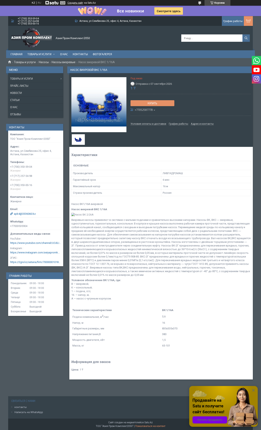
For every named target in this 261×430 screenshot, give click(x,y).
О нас (64, 54)
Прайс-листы (19, 85)
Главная (16, 54)
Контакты (80, 54)
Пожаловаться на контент (150, 426)
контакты (20, 407)
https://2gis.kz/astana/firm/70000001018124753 (35, 262)
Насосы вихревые (63, 62)
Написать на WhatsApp (28, 412)
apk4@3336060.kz (25, 213)
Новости (16, 93)
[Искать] (246, 38)
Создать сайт (75, 2)
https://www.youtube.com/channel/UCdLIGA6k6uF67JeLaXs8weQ (35, 242)
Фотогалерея (102, 54)
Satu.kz (148, 422)
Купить (152, 103)
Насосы (44, 62)
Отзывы (15, 114)
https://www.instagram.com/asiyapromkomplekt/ (35, 252)
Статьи (15, 100)
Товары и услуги (39, 54)
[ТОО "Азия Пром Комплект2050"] (31, 38)
